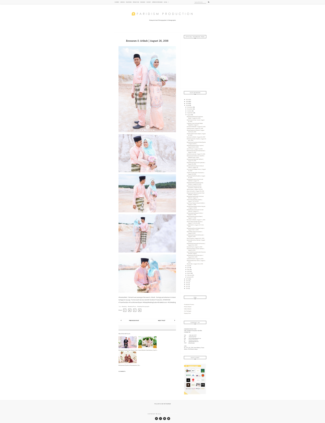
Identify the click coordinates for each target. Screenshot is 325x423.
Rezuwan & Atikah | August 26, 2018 (196, 137)
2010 (187, 288)
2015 (187, 283)
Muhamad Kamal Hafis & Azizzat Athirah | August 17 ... (195, 197)
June (188, 267)
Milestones (129, 2)
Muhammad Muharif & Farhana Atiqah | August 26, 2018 (195, 117)
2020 (187, 101)
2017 (187, 279)
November (190, 109)
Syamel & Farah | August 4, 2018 (195, 258)
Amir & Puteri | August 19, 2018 (194, 149)
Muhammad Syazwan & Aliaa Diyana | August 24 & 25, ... (196, 142)
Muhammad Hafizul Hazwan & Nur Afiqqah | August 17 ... (195, 193)
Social (165, 2)
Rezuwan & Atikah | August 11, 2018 (196, 219)
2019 (187, 103)
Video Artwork (187, 309)
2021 (187, 99)
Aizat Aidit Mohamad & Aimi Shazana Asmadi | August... (196, 252)
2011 (187, 286)
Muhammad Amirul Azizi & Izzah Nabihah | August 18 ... (195, 180)
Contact (148, 2)
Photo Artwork (187, 306)
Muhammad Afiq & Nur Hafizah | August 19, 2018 (195, 159)
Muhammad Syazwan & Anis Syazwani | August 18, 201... (194, 186)
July (188, 265)
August (189, 114)
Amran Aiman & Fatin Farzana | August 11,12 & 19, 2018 (195, 222)
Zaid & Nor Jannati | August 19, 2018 (196, 154)
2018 (187, 105)
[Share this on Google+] (134, 310)
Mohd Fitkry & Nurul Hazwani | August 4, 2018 (194, 232)
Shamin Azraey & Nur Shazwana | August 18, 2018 (195, 173)
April (188, 271)
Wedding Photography (143, 306)
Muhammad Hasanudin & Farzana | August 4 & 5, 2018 (196, 244)
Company (117, 2)
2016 (187, 281)
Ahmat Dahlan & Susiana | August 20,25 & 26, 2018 (195, 131)
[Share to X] (129, 310)
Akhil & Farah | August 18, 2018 (194, 189)
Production (136, 2)
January (189, 277)
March (189, 273)
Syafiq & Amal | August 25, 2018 (195, 128)
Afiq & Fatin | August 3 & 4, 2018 (195, 264)
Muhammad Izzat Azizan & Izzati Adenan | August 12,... (195, 210)
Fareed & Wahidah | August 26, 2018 (196, 126)
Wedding (124, 306)
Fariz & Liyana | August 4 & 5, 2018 (195, 238)
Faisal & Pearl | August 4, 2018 (194, 247)
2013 (187, 284)
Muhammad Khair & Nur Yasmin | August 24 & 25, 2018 (195, 146)
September (190, 113)
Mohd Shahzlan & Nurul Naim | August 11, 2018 (195, 217)
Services (122, 2)
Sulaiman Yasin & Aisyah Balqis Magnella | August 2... (195, 124)
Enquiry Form (187, 313)
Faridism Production (169, 413)
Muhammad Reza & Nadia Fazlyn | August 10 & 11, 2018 (196, 229)
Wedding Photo (132, 306)
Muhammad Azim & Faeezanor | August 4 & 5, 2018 (195, 256)
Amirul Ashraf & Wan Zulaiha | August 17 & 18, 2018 (194, 200)
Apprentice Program (157, 2)
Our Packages (187, 311)
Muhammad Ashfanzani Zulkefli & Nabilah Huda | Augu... (195, 156)
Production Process (189, 304)
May (188, 269)
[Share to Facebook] (124, 310)
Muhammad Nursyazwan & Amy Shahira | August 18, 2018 (195, 183)
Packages (142, 2)
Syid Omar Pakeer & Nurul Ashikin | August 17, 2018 (196, 203)
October (189, 111)
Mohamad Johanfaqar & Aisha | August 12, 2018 (195, 213)
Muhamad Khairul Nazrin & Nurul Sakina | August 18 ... (195, 166)
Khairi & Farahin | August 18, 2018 (195, 191)
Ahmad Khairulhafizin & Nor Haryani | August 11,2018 (196, 207)
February (189, 275)
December (190, 107)
